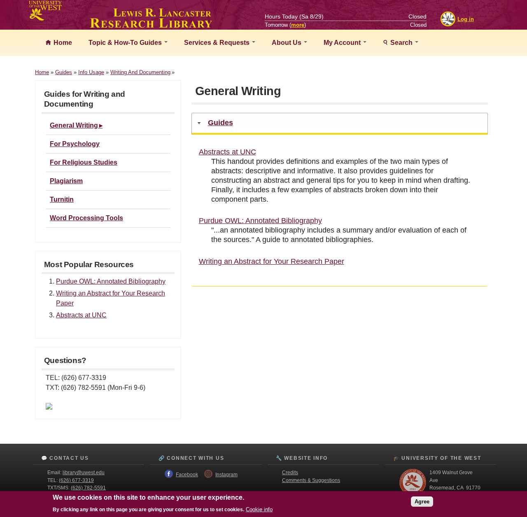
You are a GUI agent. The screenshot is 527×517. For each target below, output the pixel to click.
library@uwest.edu (84, 472)
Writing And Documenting (140, 72)
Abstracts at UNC (81, 315)
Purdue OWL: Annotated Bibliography (111, 281)
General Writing (74, 125)
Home (62, 42)
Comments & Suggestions (311, 480)
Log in (465, 19)
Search (401, 42)
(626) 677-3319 (76, 480)
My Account (343, 42)
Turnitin (62, 199)
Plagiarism (66, 180)
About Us (287, 42)
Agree (422, 501)
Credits (290, 472)
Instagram (226, 474)
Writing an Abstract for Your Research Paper (271, 261)
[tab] (339, 124)
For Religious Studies (83, 162)
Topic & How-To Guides (126, 42)
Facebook (187, 474)
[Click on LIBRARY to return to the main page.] (151, 25)
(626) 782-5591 (88, 487)
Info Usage (91, 72)
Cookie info (259, 509)
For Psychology (75, 143)
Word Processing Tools (86, 217)
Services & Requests (217, 42)
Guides (63, 72)
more (297, 25)
